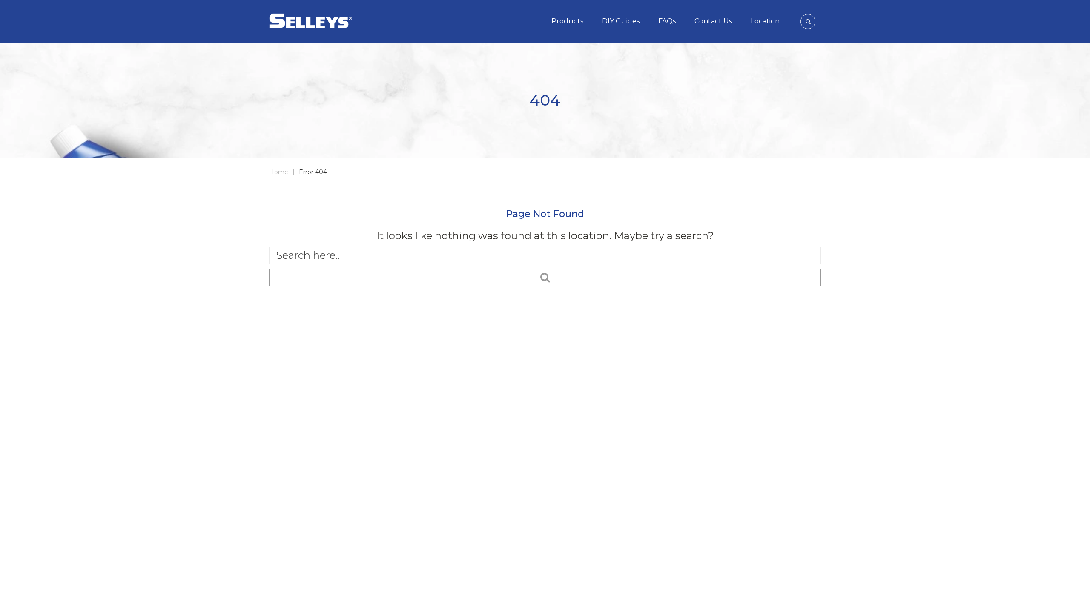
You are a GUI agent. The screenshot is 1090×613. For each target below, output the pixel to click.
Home (278, 172)
